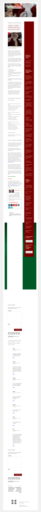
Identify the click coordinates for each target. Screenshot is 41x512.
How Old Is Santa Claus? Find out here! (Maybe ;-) (29, 135)
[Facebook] (9, 205)
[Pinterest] (14, 205)
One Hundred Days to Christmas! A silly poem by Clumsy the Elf (29, 105)
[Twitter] (11, 205)
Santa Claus (18, 22)
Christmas (11, 212)
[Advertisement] (15, 255)
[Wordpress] (18, 205)
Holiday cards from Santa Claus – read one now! (29, 140)
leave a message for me (12, 184)
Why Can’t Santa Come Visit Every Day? (28, 213)
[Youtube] (16, 205)
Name (9, 324)
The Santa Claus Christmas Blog (14, 10)
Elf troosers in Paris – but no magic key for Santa (29, 174)
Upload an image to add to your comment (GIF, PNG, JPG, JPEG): (14, 333)
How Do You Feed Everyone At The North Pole (28, 203)
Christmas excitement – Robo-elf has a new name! (29, 119)
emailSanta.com (28, 62)
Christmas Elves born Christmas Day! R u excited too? (29, 77)
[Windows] (9, 207)
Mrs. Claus (18, 78)
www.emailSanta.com (13, 202)
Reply (14, 357)
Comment (10, 310)
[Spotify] (11, 207)
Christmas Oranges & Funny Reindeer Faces (29, 152)
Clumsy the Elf (10, 161)
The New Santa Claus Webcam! (29, 88)
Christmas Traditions (29, 162)
